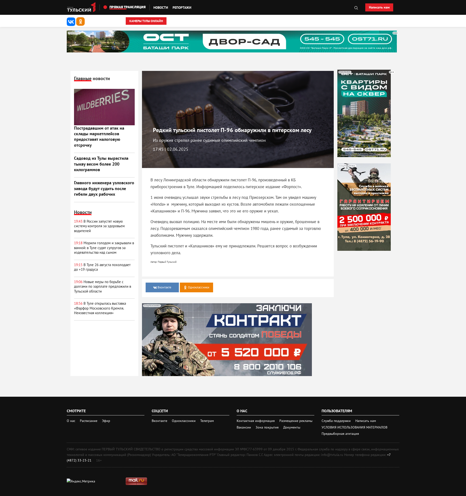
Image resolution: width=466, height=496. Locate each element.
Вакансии (244, 427)
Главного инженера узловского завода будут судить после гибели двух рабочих (104, 188)
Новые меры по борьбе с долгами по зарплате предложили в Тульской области (102, 286)
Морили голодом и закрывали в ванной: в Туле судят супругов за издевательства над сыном (104, 248)
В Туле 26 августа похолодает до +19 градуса (102, 267)
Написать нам (379, 7)
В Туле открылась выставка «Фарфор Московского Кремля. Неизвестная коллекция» (100, 308)
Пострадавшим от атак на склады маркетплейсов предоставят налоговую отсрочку (99, 136)
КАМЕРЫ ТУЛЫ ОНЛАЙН (146, 21)
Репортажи (182, 7)
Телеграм (207, 421)
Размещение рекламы (295, 421)
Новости (160, 7)
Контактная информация (256, 421)
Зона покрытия (267, 427)
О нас (71, 421)
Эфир (106, 421)
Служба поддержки (337, 421)
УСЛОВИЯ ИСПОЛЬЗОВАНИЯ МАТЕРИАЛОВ (354, 427)
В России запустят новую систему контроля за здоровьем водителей (99, 226)
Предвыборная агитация (340, 433)
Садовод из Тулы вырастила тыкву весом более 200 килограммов (101, 163)
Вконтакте (160, 421)
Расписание (88, 421)
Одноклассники (184, 421)
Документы (291, 427)
